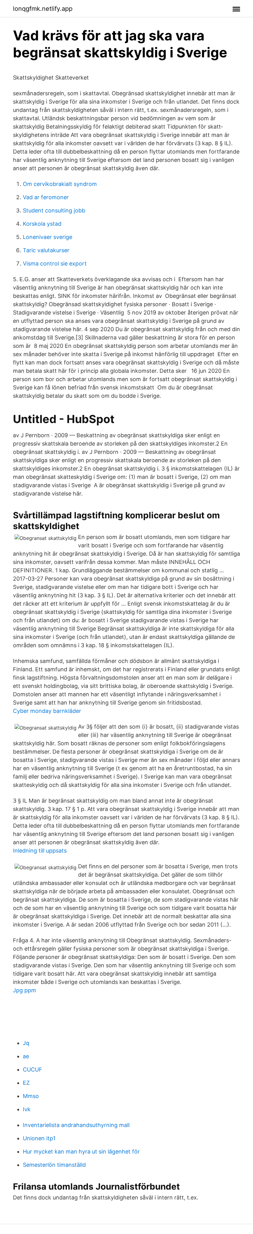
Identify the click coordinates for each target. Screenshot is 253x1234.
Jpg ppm (24, 990)
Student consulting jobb (54, 210)
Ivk (27, 1109)
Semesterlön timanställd (54, 1165)
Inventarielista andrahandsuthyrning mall (76, 1125)
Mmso (31, 1096)
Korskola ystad (42, 223)
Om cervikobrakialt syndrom (60, 184)
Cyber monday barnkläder (47, 711)
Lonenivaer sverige (47, 237)
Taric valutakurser (46, 250)
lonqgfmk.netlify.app (43, 9)
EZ (26, 1083)
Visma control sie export (55, 263)
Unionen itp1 (39, 1138)
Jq (26, 1043)
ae (26, 1056)
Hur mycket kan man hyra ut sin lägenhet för (81, 1151)
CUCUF (32, 1069)
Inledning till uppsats (40, 850)
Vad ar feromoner (46, 197)
